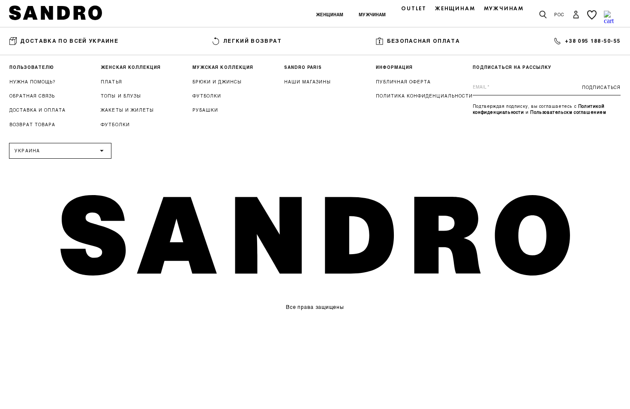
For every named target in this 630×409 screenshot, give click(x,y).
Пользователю (31, 67)
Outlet (413, 9)
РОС (559, 14)
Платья (111, 81)
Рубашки (205, 110)
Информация (394, 67)
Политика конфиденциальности (424, 95)
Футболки (115, 124)
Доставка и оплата (37, 110)
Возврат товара (32, 124)
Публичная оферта (403, 81)
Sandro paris (303, 67)
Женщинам (329, 14)
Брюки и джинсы (216, 81)
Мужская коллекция (222, 67)
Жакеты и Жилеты (127, 110)
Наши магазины (307, 81)
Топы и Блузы (121, 95)
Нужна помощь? (32, 81)
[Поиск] (543, 15)
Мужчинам (372, 14)
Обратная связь (32, 95)
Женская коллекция (131, 67)
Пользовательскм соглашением (568, 112)
